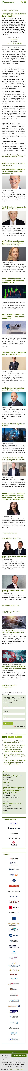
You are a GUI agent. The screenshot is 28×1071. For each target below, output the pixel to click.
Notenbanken (14, 39)
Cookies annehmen (19, 1055)
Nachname (6, 711)
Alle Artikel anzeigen (10, 533)
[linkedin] (7, 43)
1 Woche (11, 737)
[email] (18, 43)
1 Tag (4, 737)
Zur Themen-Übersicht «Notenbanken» (9, 686)
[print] (20, 43)
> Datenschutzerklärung (16, 1069)
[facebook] (12, 43)
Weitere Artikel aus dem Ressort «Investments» (13, 164)
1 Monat (18, 737)
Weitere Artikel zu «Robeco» (11, 538)
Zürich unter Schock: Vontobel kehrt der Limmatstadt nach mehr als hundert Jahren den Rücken (15, 762)
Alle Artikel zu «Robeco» (11, 605)
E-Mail (5, 717)
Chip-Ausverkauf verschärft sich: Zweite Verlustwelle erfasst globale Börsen (14, 756)
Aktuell (4, 10)
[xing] (10, 43)
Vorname (6, 706)
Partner (6, 854)
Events (4, 771)
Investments (13, 10)
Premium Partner (10, 819)
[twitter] (15, 43)
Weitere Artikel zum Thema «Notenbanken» (11, 612)
